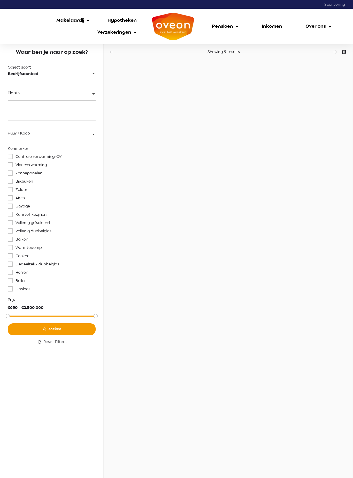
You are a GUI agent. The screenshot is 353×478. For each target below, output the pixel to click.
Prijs (11, 300)
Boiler (21, 281)
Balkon (22, 239)
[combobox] (52, 74)
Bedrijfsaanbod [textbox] (23, 74)
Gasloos (23, 289)
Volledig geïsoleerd (33, 223)
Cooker (22, 256)
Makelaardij (70, 20)
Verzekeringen (114, 32)
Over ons (315, 26)
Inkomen (272, 26)
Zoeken (54, 329)
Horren (22, 272)
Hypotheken (122, 20)
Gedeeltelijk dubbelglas (37, 264)
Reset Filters (54, 342)
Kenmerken (18, 149)
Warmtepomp (29, 248)
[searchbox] (51, 113)
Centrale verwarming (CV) (39, 157)
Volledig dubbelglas (33, 231)
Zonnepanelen (29, 173)
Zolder (21, 190)
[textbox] (52, 94)
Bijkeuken (24, 181)
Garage (23, 206)
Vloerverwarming (31, 165)
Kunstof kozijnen (31, 214)
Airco (20, 198)
